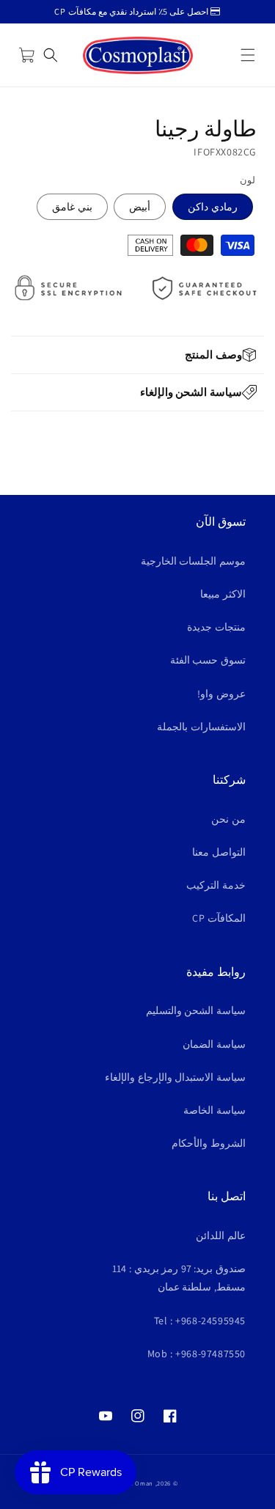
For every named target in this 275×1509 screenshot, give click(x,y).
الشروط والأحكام (209, 1143)
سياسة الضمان (214, 1044)
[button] (248, 55)
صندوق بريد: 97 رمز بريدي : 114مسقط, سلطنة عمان (179, 1277)
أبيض (139, 206)
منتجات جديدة (216, 627)
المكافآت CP (219, 918)
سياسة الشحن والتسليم (196, 1010)
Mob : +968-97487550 (196, 1353)
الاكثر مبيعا (223, 594)
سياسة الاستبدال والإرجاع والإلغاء (175, 1077)
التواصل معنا (219, 852)
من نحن (228, 819)
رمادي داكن (213, 206)
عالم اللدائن (221, 1235)
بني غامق (72, 206)
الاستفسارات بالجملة (201, 726)
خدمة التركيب (216, 885)
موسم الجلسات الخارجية (193, 561)
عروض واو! (221, 693)
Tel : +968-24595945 (200, 1320)
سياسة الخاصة (214, 1110)
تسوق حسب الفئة (208, 660)
